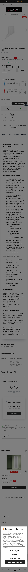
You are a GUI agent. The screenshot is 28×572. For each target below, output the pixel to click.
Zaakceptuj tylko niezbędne (15, 552)
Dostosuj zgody (15, 558)
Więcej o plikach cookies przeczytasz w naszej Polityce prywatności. (14, 546)
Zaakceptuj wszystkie (15, 562)
